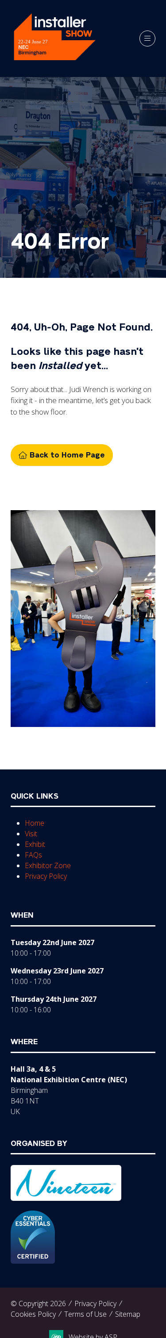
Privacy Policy (46, 876)
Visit (31, 833)
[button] (147, 38)
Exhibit (35, 844)
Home (34, 823)
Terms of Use (85, 1314)
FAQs (33, 855)
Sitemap (127, 1314)
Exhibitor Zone (48, 865)
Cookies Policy (33, 1314)
